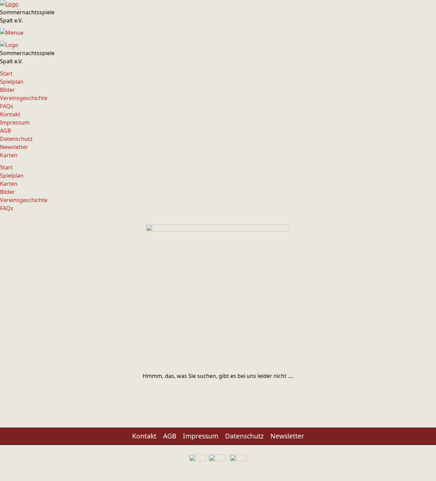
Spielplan (12, 81)
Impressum (15, 122)
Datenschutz (16, 139)
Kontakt (10, 114)
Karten (8, 155)
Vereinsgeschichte (23, 98)
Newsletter (14, 147)
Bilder (7, 90)
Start (6, 73)
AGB (5, 130)
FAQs (6, 106)
